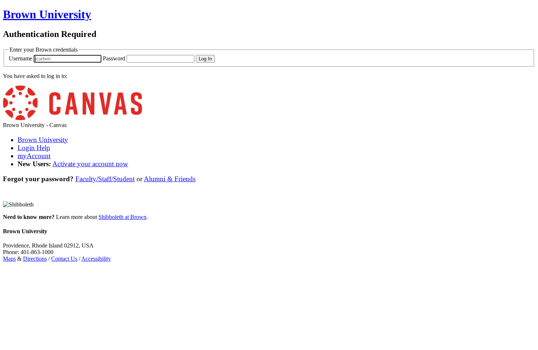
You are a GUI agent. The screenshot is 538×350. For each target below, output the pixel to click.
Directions (35, 259)
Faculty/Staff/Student (105, 179)
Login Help (34, 148)
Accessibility (96, 259)
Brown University (43, 140)
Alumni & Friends (169, 179)
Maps (9, 259)
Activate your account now (90, 164)
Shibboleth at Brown (122, 217)
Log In (205, 59)
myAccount (34, 156)
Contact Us (64, 259)
